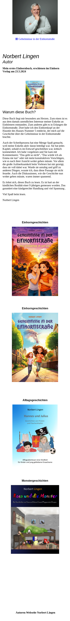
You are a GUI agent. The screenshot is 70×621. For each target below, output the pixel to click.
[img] (35, 17)
